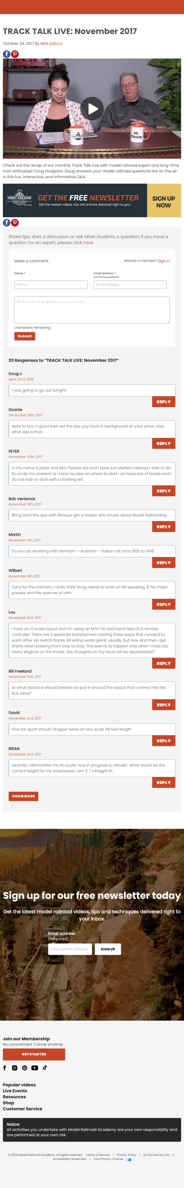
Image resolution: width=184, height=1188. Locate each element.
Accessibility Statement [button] (69, 1159)
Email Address (106, 275)
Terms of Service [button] (97, 1155)
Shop (8, 1103)
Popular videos (19, 1085)
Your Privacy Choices (108, 1159)
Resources (14, 1097)
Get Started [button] (34, 1054)
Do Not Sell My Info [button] (157, 1155)
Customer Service (22, 1109)
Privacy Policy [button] (126, 1155)
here (88, 243)
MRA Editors (51, 43)
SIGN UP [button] (108, 949)
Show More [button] (23, 796)
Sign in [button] (164, 261)
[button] (7, 54)
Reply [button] (164, 402)
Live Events (15, 1091)
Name (19, 273)
